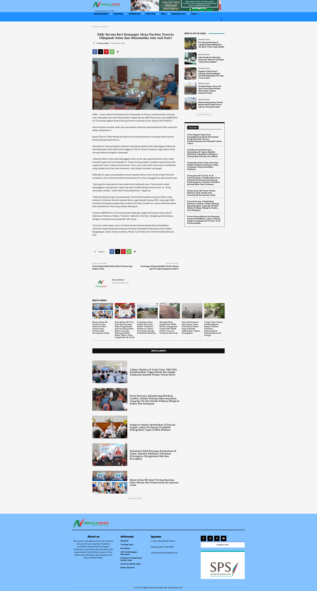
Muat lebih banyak (203, 114)
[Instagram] (210, 538)
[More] (117, 51)
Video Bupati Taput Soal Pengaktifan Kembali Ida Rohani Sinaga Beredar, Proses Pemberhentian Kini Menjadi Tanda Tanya (204, 139)
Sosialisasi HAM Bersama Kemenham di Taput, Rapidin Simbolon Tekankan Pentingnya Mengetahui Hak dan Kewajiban (202, 153)
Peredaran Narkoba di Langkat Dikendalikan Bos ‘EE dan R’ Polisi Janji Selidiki (211, 44)
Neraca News (104, 43)
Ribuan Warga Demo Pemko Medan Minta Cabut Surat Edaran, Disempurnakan (210, 104)
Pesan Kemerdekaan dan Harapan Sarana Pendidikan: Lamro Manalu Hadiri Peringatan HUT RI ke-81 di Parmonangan (203, 219)
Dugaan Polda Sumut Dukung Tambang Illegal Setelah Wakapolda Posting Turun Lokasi (210, 74)
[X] (100, 51)
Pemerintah (104, 27)
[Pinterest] (106, 51)
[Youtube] (223, 538)
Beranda (95, 27)
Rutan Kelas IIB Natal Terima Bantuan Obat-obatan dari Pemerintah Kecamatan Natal (201, 192)
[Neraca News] (94, 43)
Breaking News (204, 39)
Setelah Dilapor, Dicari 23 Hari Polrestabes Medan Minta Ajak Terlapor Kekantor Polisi (209, 89)
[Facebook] (94, 51)
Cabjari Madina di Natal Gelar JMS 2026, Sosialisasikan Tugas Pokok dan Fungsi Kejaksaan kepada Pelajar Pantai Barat (153, 372)
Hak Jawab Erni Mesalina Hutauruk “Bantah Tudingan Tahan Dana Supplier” (211, 59)
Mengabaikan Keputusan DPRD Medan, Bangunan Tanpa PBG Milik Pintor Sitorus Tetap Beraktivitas (168, 327)
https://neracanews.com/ (120, 283)
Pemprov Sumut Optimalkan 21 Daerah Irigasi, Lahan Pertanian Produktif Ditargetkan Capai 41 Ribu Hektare (152, 427)
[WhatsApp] (111, 51)
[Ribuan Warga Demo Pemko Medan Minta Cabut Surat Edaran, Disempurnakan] (191, 103)
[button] (222, 20)
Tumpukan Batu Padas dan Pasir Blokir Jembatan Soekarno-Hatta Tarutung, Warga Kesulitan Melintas (202, 165)
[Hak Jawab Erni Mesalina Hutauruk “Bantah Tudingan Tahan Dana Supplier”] (191, 58)
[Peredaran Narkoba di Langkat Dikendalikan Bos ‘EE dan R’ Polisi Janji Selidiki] (191, 43)
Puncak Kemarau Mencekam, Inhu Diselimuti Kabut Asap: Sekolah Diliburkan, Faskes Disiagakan (191, 327)
